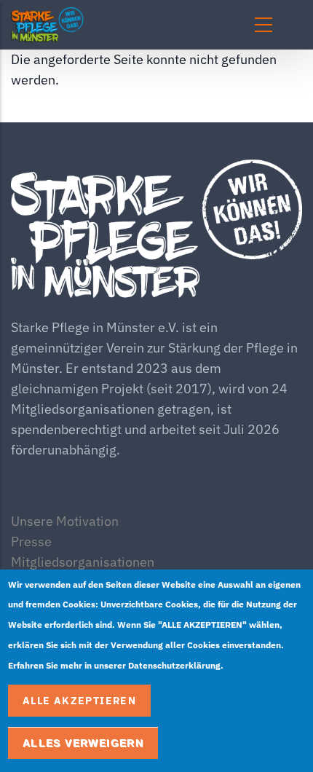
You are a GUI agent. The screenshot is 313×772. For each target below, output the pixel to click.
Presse (31, 541)
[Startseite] (102, 25)
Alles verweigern (83, 743)
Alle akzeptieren (79, 700)
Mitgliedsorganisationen (82, 562)
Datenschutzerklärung (174, 665)
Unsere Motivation (65, 521)
